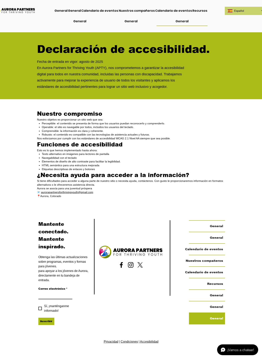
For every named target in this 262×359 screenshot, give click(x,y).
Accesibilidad (149, 341)
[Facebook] (121, 265)
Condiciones (129, 341)
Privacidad (111, 341)
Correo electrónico (53, 288)
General (216, 226)
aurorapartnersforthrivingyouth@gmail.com (67, 192)
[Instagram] (130, 265)
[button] (200, 10)
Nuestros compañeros (206, 260)
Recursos (215, 283)
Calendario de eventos (206, 249)
